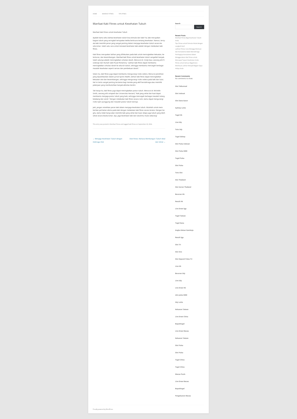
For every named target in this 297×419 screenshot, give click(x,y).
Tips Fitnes (122, 14)
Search (177, 23)
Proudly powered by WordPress (103, 409)
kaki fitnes (132, 124)
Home (95, 14)
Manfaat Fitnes (108, 14)
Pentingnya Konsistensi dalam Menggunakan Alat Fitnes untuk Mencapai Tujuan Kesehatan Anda (187, 57)
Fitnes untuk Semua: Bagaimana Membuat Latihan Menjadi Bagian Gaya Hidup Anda (188, 65)
